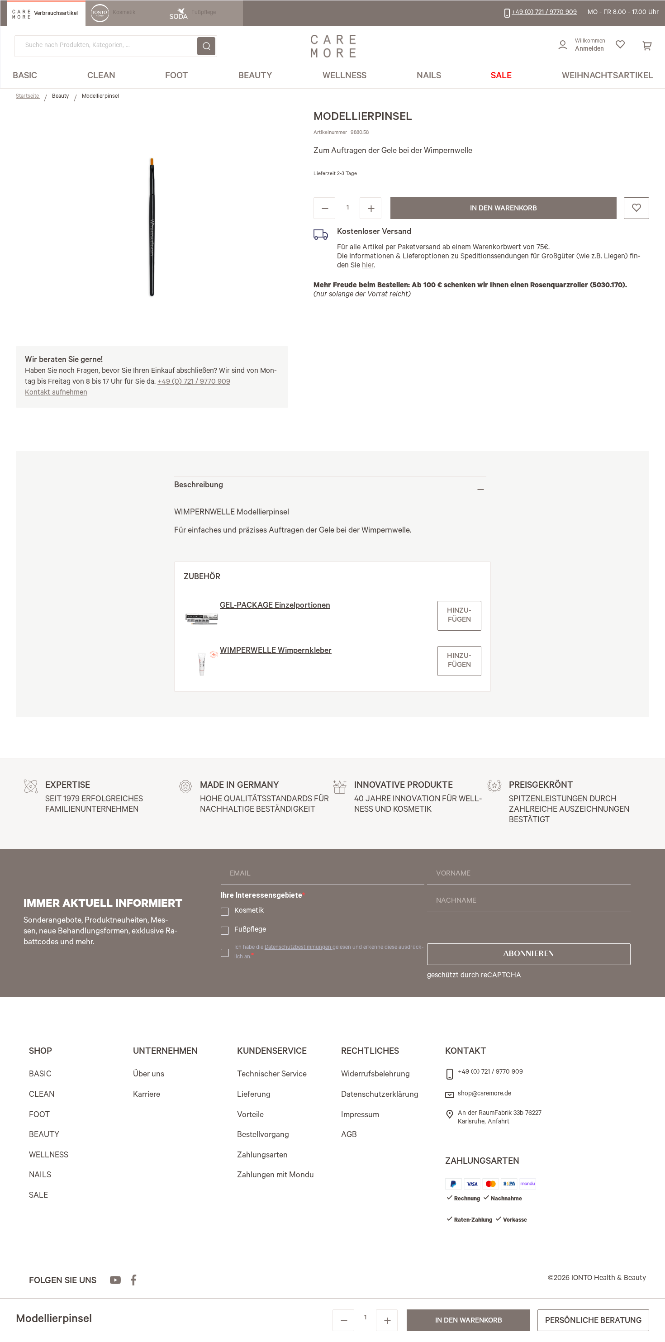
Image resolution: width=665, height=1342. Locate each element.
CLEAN (41, 1095)
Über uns (148, 1075)
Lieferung (254, 1095)
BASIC (40, 1075)
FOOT (39, 1115)
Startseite (28, 97)
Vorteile (250, 1115)
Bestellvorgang (263, 1135)
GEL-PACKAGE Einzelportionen (275, 606)
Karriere (146, 1095)
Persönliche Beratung (593, 1321)
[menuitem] (25, 76)
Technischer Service (272, 1075)
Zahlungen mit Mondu (275, 1175)
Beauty (61, 97)
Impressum (360, 1115)
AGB (349, 1135)
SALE (38, 1196)
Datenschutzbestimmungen (298, 948)
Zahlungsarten (262, 1156)
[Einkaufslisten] (620, 46)
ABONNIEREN (529, 954)
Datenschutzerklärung (379, 1095)
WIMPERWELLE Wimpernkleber (276, 651)
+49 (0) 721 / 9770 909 (193, 382)
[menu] (333, 77)
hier (368, 266)
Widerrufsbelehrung (375, 1075)
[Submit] (206, 46)
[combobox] (115, 46)
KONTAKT (465, 1052)
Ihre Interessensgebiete (261, 895)
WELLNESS (48, 1156)
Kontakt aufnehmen (56, 393)
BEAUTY (44, 1135)
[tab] (330, 489)
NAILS (40, 1175)
